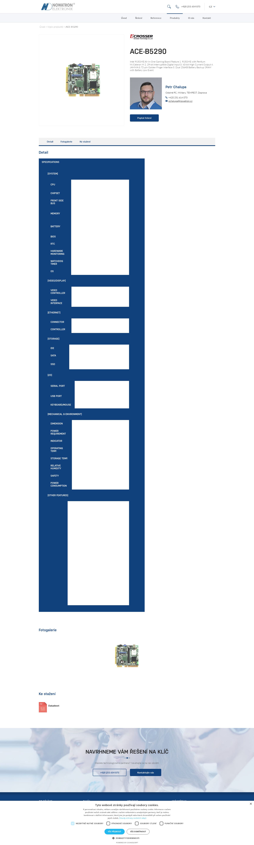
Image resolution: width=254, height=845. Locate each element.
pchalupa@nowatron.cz (180, 101)
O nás (191, 18)
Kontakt (207, 18)
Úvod (124, 18)
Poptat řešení (144, 118)
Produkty (175, 18)
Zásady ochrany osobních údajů (132, 818)
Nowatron (58, 6)
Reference (156, 18)
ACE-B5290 (72, 26)
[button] (127, 838)
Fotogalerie (66, 141)
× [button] (251, 804)
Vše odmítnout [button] (138, 831)
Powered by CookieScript (127, 842)
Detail (50, 141)
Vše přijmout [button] (114, 831)
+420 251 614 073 (190, 6)
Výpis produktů (55, 26)
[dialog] (127, 823)
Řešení (138, 18)
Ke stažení (85, 141)
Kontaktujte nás (145, 772)
